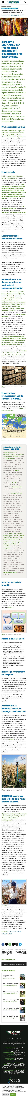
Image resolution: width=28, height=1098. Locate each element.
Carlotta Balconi (6, 15)
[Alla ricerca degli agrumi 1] (22, 1018)
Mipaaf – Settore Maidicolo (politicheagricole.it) (9, 819)
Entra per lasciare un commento (14, 964)
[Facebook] (2, 944)
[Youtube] (18, 1039)
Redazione (5, 978)
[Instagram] (10, 1039)
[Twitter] (15, 1039)
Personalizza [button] (6, 1094)
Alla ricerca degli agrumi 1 (10, 1016)
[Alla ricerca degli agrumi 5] (22, 985)
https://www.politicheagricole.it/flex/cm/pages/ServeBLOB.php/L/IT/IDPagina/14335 (14, 815)
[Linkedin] (12, 1039)
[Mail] (20, 1039)
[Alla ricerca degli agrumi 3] (22, 1002)
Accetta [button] (13, 1094)
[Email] (13, 944)
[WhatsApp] (9, 944)
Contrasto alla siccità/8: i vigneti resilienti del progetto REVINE (21, 952)
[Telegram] (20, 944)
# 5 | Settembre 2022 (6, 6)
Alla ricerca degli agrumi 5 (11, 983)
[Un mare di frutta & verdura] (22, 977)
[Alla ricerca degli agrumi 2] (22, 1010)
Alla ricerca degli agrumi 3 (11, 1000)
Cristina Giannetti (6, 985)
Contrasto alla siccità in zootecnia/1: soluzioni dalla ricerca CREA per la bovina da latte (6, 953)
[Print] (16, 944)
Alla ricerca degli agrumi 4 (11, 991)
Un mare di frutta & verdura (8, 976)
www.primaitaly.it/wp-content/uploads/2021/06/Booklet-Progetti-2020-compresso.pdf (13, 454)
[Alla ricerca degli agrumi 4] (22, 994)
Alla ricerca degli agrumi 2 (11, 1008)
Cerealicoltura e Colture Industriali (10, 8)
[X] (6, 944)
